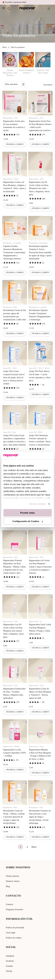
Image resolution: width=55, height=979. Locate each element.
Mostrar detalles (37, 504)
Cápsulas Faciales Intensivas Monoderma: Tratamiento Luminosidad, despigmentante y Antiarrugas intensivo (14, 252)
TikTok (9, 971)
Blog (8, 886)
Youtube (9, 966)
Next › (34, 847)
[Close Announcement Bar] (51, 2)
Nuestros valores (13, 881)
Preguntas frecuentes (14, 909)
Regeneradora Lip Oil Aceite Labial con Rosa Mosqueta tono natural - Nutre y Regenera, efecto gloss (13, 630)
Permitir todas (27, 513)
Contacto (9, 904)
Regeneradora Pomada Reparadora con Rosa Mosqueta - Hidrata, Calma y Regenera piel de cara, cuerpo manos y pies (14, 566)
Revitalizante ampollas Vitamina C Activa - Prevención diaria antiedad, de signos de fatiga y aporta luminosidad (40, 252)
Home (4, 47)
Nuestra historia (12, 876)
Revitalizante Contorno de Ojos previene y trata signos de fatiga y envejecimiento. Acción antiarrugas (40, 817)
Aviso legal (10, 933)
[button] (8, 8)
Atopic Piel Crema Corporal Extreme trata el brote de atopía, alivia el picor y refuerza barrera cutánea (13, 377)
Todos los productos (18, 47)
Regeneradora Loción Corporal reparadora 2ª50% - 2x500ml (14, 753)
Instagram (10, 956)
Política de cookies (13, 938)
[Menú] (3, 8)
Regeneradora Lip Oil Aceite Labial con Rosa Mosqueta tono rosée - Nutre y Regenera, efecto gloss (39, 188)
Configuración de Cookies (25, 521)
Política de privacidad (15, 927)
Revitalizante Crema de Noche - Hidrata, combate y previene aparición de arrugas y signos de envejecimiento (14, 817)
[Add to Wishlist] (24, 93)
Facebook (10, 961)
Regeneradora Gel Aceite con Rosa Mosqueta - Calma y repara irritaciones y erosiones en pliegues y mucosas (40, 566)
